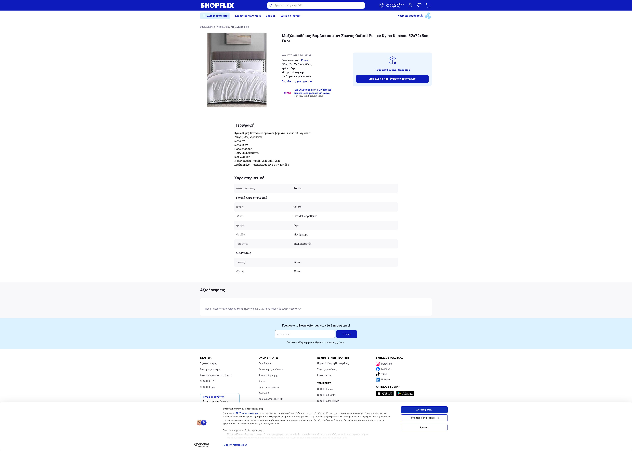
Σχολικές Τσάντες (291, 15)
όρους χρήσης (336, 342)
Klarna (262, 381)
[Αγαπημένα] (419, 5)
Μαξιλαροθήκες (240, 27)
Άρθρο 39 (264, 393)
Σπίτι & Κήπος (207, 27)
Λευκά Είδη (223, 27)
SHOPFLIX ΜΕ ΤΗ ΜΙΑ (328, 401)
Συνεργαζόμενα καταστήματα (215, 375)
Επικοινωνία (324, 375)
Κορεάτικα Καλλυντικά (248, 15)
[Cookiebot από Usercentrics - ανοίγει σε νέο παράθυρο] (201, 445)
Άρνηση (424, 427)
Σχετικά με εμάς (208, 363)
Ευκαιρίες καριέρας (210, 369)
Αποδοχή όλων (424, 410)
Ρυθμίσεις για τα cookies (422, 418)
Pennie (305, 60)
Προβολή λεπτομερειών (235, 445)
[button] (429, 5)
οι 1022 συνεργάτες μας (246, 413)
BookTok (270, 15)
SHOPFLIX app (207, 387)
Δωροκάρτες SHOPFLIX (271, 399)
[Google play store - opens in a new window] (405, 393)
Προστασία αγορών (269, 387)
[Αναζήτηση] (271, 5)
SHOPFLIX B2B (207, 381)
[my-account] (410, 5)
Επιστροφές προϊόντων (271, 369)
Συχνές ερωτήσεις (327, 369)
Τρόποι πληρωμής (268, 375)
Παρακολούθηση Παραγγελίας (333, 363)
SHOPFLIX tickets (326, 395)
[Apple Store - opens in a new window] (385, 393)
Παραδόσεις (265, 363)
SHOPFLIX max (325, 389)
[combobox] (316, 5)
